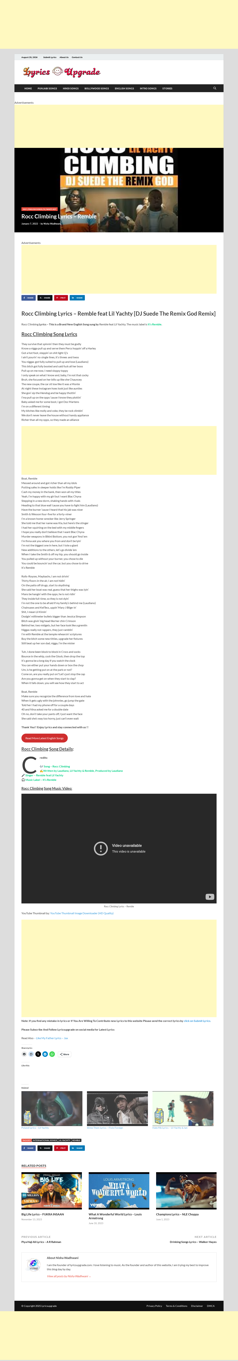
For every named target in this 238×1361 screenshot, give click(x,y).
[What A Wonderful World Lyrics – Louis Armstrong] (119, 1192)
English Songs (124, 88)
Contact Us (77, 57)
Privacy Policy (154, 1305)
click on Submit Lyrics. (197, 1020)
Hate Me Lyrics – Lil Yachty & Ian (169, 1127)
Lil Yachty (64, 1140)
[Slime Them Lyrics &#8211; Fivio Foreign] (118, 1108)
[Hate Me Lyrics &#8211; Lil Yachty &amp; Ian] (183, 1108)
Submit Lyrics (49, 57)
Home (28, 88)
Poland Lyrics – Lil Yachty (35, 1127)
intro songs (148, 88)
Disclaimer (197, 1305)
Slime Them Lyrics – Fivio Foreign (105, 1127)
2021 (25, 209)
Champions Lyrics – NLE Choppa (177, 1214)
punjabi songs (47, 88)
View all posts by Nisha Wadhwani (69, 1276)
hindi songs (71, 88)
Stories (167, 88)
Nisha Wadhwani (52, 223)
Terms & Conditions (176, 1305)
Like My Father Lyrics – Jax (52, 1038)
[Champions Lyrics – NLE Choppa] (186, 1192)
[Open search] (214, 88)
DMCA (211, 1305)
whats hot (51, 209)
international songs (45, 1140)
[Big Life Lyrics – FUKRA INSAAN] (51, 1192)
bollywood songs (97, 88)
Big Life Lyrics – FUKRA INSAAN (42, 1214)
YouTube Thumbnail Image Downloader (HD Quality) (82, 913)
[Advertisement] (104, 24)
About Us (64, 57)
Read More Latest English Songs (44, 738)
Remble (76, 1140)
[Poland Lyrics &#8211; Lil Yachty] (52, 1108)
